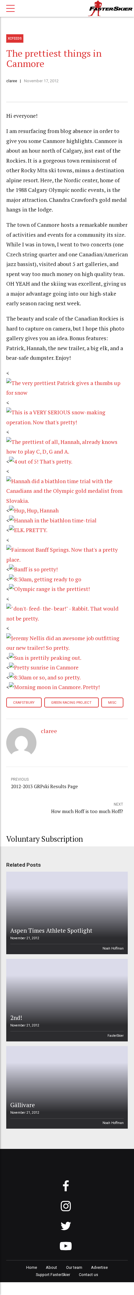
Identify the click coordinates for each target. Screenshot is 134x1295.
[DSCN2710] (34, 510)
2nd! (16, 1017)
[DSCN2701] (33, 569)
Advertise (99, 1267)
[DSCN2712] (40, 461)
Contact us (88, 1274)
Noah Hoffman (113, 948)
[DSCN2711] (67, 500)
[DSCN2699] (45, 579)
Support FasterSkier (53, 1274)
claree (11, 81)
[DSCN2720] (67, 392)
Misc (112, 703)
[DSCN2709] (53, 520)
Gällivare (22, 1105)
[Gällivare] (66, 1087)
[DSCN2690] (45, 657)
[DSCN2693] (67, 647)
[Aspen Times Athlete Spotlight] (66, 913)
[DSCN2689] (44, 667)
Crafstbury (24, 703)
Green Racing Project (71, 703)
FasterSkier (116, 1035)
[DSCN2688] (45, 677)
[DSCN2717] (67, 451)
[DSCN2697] (49, 589)
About (51, 1267)
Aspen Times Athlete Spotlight (51, 930)
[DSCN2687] (54, 687)
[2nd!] (66, 1000)
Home (31, 1267)
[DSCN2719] (67, 422)
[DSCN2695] (67, 618)
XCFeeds (15, 38)
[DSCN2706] (67, 559)
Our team (74, 1267)
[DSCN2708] (28, 530)
